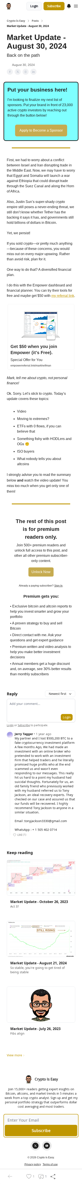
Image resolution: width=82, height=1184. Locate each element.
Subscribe (54, 6)
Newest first (57, 694)
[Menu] (69, 5)
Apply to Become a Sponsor (41, 130)
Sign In (58, 585)
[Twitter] (35, 1146)
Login (34, 6)
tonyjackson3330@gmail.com (45, 821)
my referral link (62, 296)
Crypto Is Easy (16, 21)
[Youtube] (47, 1146)
